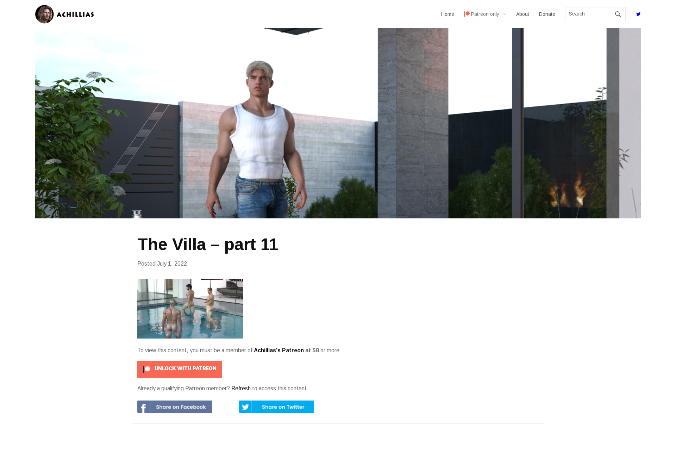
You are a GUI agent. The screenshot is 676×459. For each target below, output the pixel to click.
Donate (547, 14)
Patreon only (485, 14)
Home (447, 14)
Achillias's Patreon (279, 350)
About (522, 14)
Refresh (241, 388)
